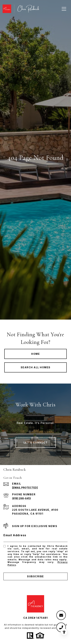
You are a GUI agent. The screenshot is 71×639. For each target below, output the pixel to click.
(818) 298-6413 (21, 498)
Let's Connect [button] (36, 442)
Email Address (14, 535)
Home (35, 353)
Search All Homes (35, 367)
